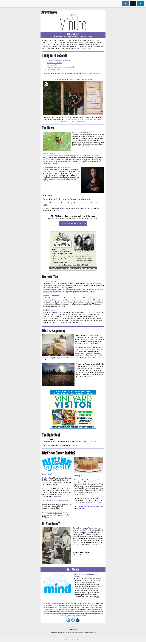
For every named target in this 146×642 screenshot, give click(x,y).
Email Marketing (68, 640)
